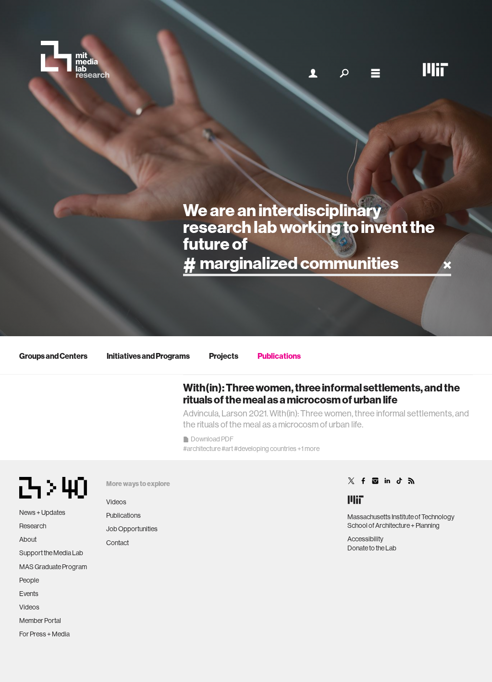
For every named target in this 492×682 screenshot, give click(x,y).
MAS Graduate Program (53, 566)
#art (227, 448)
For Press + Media (44, 634)
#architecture (202, 448)
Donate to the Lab (371, 548)
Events (28, 593)
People (29, 580)
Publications (279, 356)
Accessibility (365, 539)
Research (32, 526)
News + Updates (42, 512)
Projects (223, 356)
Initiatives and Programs (148, 356)
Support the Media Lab (51, 552)
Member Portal (40, 620)
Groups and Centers (53, 356)
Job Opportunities (132, 528)
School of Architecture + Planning (393, 525)
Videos (29, 607)
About (28, 539)
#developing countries (265, 448)
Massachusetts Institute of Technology (401, 516)
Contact (117, 542)
